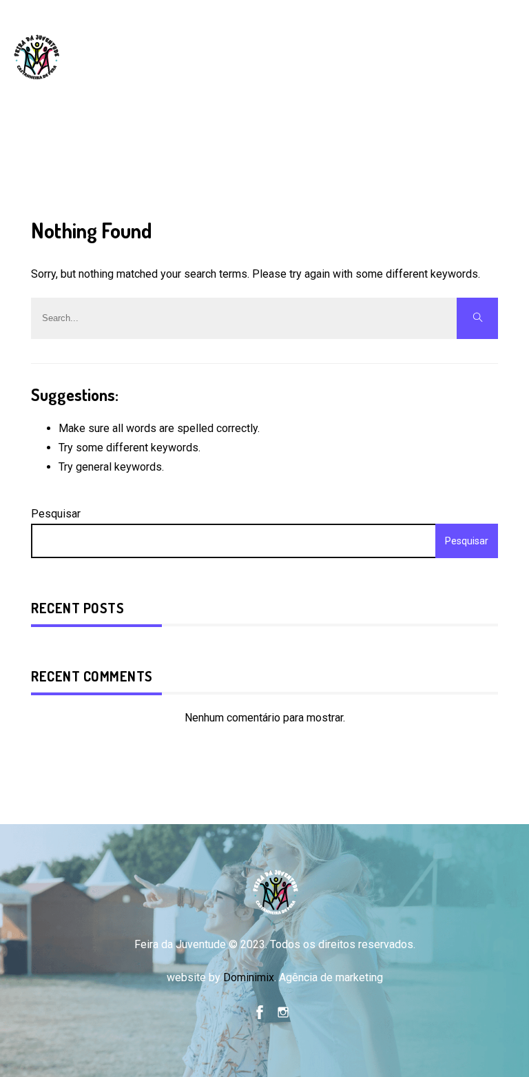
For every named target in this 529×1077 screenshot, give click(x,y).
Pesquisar (56, 513)
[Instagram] (283, 1011)
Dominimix (248, 977)
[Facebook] (260, 1011)
